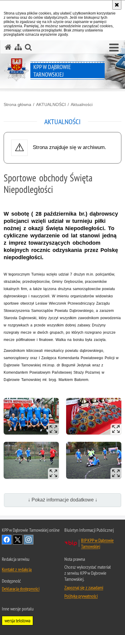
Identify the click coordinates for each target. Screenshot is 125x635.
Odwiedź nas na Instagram (28, 539)
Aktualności (82, 104)
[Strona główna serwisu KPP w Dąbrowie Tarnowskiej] (8, 47)
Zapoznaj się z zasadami (83, 587)
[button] (114, 47)
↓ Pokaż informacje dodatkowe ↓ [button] (62, 499)
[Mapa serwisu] (18, 47)
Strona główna (17, 104)
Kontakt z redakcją (17, 569)
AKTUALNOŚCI (51, 104)
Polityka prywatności (81, 596)
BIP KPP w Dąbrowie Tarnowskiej (97, 543)
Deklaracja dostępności (20, 589)
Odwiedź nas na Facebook (7, 539)
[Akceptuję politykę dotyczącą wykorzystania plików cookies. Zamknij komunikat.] (116, 5)
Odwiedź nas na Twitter (17, 539)
